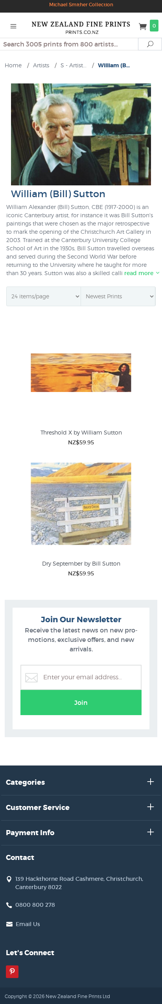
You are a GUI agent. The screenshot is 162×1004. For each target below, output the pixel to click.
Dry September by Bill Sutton (81, 563)
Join (81, 702)
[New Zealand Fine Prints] (81, 25)
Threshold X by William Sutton (81, 432)
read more (139, 273)
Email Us (28, 924)
